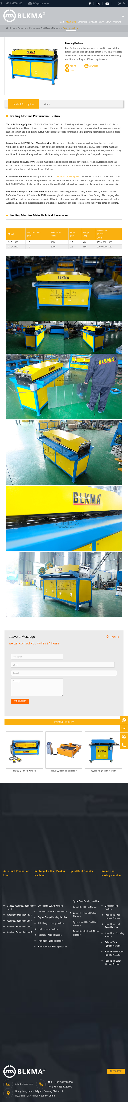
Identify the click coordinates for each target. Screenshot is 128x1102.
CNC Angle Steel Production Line (52, 911)
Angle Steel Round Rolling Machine (84, 915)
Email (71, 70)
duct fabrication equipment (67, 176)
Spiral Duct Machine (82, 871)
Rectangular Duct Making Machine (49, 873)
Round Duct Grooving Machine (114, 935)
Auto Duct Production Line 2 (19, 932)
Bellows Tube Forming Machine (112, 944)
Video (101, 22)
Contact (117, 22)
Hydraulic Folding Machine (24, 770)
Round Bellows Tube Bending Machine (114, 953)
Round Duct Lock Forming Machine (112, 916)
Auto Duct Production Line (16, 873)
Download (93, 65)
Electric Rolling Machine (111, 907)
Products (71, 22)
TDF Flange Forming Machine (51, 923)
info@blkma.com (39, 3)
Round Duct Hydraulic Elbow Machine (86, 933)
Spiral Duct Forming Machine (86, 901)
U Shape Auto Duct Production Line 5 (20, 907)
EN (124, 3)
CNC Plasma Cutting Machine (64, 770)
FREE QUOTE (116, 1071)
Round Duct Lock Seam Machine (112, 926)
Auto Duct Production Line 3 (19, 926)
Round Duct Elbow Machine (85, 907)
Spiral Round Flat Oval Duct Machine (85, 924)
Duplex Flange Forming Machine (52, 917)
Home (61, 22)
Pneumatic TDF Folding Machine (52, 946)
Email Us (114, 636)
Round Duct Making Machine (111, 873)
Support (92, 22)
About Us (82, 22)
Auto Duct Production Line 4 (19, 920)
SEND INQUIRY (20, 701)
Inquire (72, 65)
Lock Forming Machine (48, 929)
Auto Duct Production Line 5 (19, 914)
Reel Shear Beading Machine (103, 770)
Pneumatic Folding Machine (50, 940)
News (108, 22)
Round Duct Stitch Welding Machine (113, 962)
